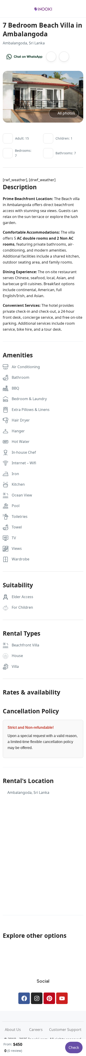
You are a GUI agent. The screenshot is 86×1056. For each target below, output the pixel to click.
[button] (66, 8)
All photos (66, 113)
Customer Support (65, 1029)
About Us (17, 1029)
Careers (39, 1029)
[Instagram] (36, 998)
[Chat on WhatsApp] (24, 56)
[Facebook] (24, 998)
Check (74, 1047)
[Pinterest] (49, 998)
